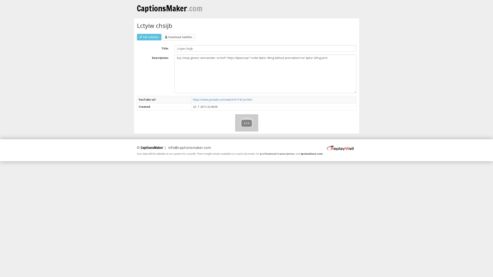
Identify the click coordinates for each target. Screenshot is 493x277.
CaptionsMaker (169, 8)
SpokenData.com (312, 153)
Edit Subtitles (150, 37)
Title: (165, 48)
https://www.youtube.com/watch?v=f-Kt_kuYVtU (222, 99)
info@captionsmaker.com (189, 147)
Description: (160, 58)
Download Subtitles (179, 37)
